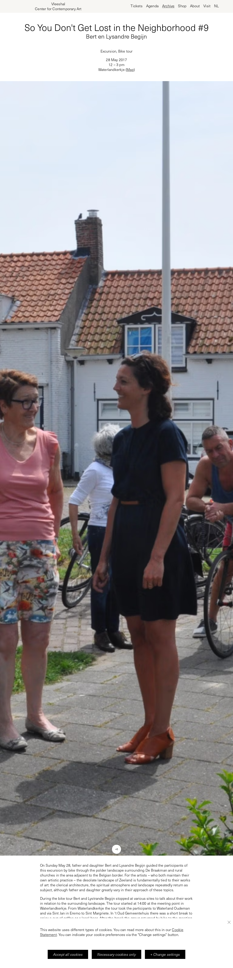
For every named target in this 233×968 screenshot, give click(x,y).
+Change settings (165, 954)
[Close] (229, 922)
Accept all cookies (68, 954)
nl (216, 5)
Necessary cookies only (116, 954)
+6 (116, 849)
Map (130, 69)
